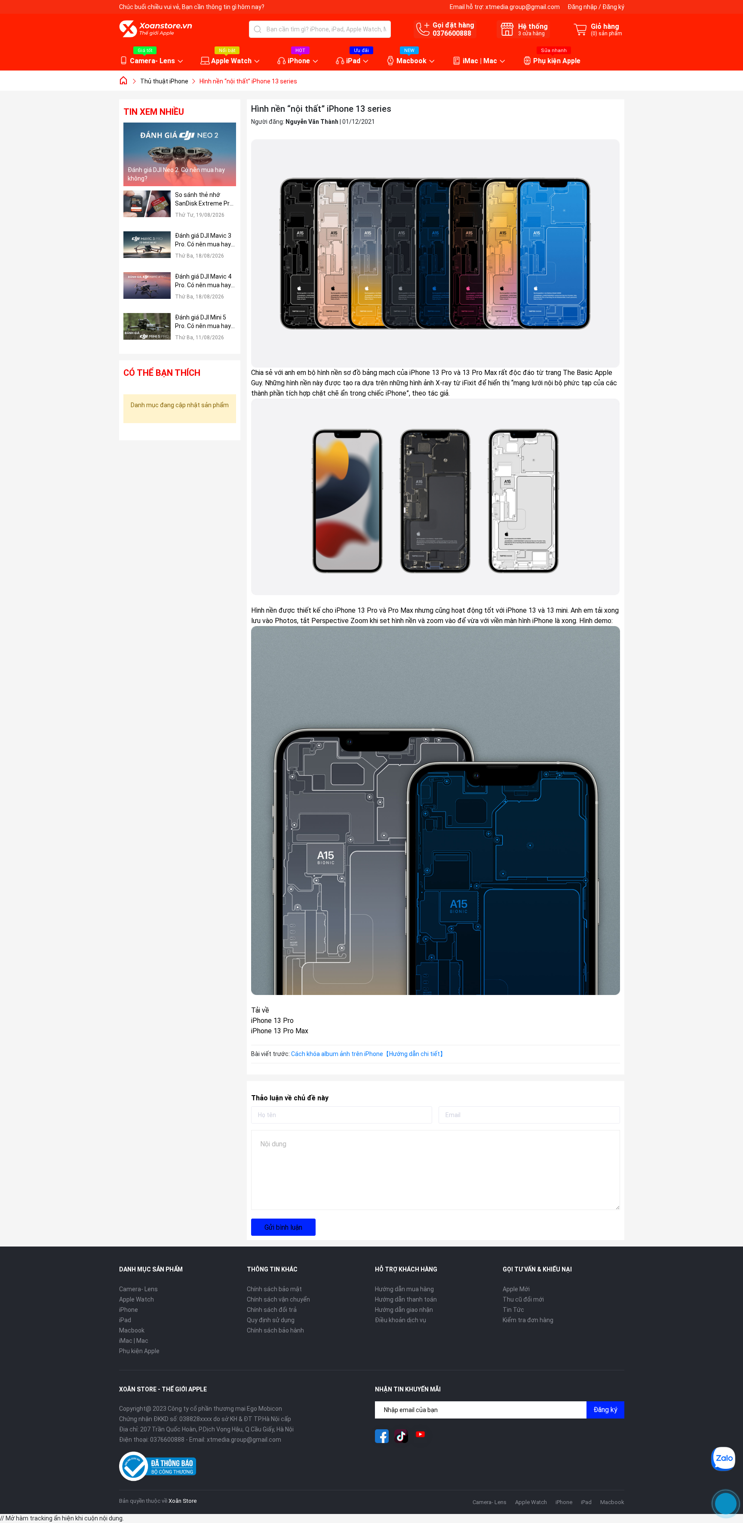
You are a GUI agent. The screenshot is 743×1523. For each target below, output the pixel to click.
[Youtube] (420, 1436)
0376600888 (452, 33)
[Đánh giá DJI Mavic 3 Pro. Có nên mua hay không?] (147, 249)
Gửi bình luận (283, 1227)
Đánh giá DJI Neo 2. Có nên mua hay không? (176, 174)
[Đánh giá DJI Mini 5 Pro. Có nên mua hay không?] (147, 331)
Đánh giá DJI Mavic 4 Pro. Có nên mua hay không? (203, 281)
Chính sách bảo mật (274, 1289)
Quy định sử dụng (271, 1320)
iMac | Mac (480, 61)
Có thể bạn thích (161, 373)
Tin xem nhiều (153, 112)
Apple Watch (231, 61)
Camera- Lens (152, 61)
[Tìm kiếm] (257, 29)
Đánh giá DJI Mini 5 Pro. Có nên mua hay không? (203, 322)
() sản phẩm (606, 34)
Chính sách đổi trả (272, 1309)
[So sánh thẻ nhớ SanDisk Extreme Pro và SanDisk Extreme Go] (147, 208)
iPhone (299, 61)
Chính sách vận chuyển (278, 1299)
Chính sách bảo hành (275, 1330)
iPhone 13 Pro (272, 1020)
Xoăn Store (182, 1501)
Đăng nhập (582, 6)
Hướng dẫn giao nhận (404, 1309)
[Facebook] (382, 1436)
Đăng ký (613, 6)
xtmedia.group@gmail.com (522, 6)
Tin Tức (513, 1309)
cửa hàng (531, 34)
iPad (353, 61)
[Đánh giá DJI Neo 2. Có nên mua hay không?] (179, 154)
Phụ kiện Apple (556, 61)
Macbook (411, 61)
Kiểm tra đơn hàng (528, 1320)
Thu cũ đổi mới (523, 1299)
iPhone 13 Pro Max (279, 1031)
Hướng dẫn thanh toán (406, 1299)
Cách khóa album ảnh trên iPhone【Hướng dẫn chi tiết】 (368, 1053)
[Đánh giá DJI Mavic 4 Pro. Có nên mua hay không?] (147, 290)
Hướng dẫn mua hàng (404, 1289)
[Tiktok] (401, 1436)
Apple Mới (516, 1289)
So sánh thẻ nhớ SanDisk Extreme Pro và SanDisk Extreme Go (204, 199)
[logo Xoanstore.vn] (155, 29)
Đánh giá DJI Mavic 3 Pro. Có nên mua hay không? (203, 240)
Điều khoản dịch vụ (400, 1320)
